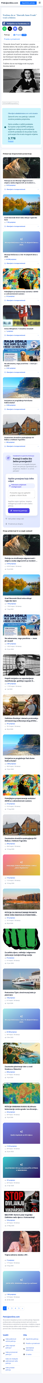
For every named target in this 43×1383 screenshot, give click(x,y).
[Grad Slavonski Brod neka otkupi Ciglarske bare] (21, 211)
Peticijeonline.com (9, 3)
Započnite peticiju (28, 3)
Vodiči (5, 1335)
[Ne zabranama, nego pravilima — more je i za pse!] (21, 357)
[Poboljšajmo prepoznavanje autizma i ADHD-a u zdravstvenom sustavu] (21, 285)
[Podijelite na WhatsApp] (4, 28)
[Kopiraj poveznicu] (20, 28)
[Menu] (39, 3)
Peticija (7, 35)
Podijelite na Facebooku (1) (18, 23)
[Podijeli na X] (10, 28)
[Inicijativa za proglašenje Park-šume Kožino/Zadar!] (21, 394)
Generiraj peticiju (20, 511)
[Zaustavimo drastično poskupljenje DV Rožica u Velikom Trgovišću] (21, 431)
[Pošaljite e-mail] (15, 28)
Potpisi (20, 35)
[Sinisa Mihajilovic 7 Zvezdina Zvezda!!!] (21, 321)
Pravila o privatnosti (12, 39)
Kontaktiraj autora (11, 103)
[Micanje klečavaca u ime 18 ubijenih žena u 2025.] (21, 248)
